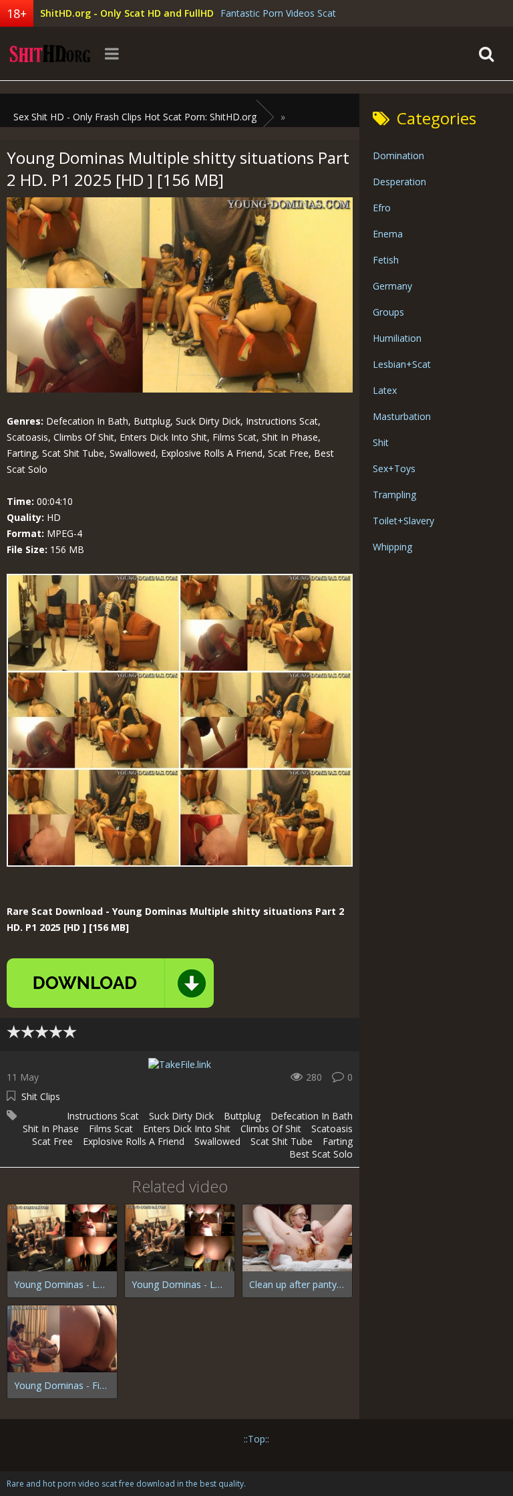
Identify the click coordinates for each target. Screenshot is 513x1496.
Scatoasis (332, 1128)
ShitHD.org (50, 53)
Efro (382, 207)
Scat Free (52, 1141)
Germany (392, 286)
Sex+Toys (394, 468)
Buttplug (242, 1115)
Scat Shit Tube (281, 1141)
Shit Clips (40, 1096)
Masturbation (402, 416)
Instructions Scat (103, 1115)
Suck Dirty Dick (181, 1115)
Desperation (399, 181)
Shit (381, 442)
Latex (385, 390)
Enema (388, 233)
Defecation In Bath (312, 1115)
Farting (338, 1141)
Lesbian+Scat (402, 364)
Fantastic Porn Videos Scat (278, 13)
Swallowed (217, 1141)
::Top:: (256, 1438)
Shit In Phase (51, 1128)
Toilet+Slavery (403, 520)
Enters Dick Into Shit (186, 1128)
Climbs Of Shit (270, 1128)
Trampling (394, 494)
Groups (388, 312)
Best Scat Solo (321, 1154)
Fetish (386, 259)
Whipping (392, 546)
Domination (398, 155)
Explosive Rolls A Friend (133, 1141)
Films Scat (111, 1128)
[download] (110, 983)
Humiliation (397, 338)
